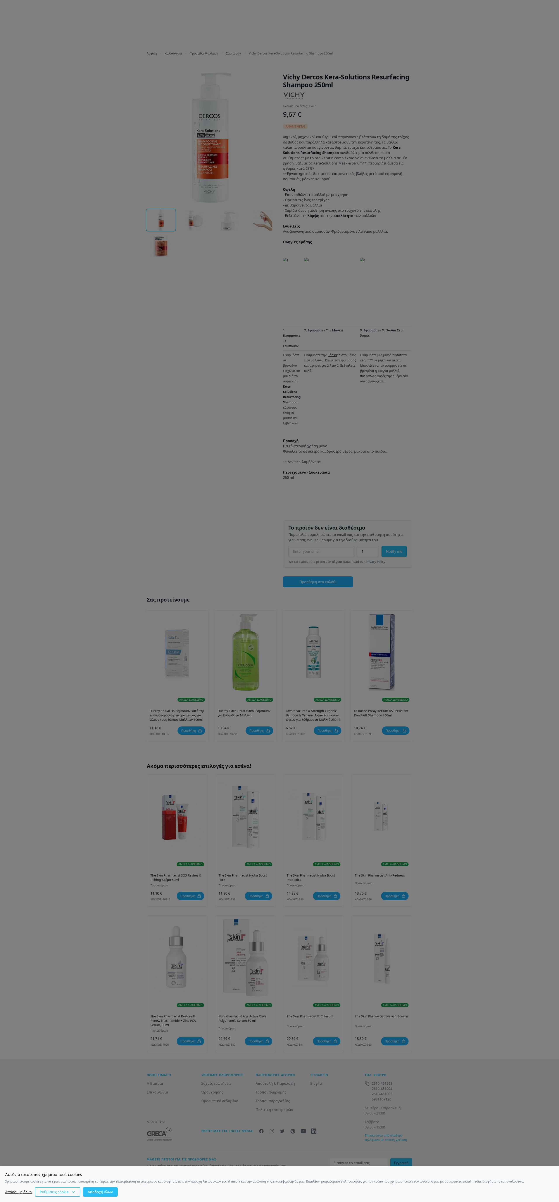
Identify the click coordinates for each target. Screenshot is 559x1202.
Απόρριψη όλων (18, 1192)
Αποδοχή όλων (100, 1192)
